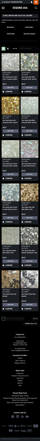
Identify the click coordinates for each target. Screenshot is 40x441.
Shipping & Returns (20, 363)
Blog (20, 385)
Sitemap (16, 439)
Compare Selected (31, 323)
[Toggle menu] (3, 7)
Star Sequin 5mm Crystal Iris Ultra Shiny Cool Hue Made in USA (10, 209)
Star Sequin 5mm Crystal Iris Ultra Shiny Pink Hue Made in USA (29, 166)
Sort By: (15, 48)
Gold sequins (6, 289)
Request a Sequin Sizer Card (20, 376)
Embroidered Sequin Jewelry (20, 396)
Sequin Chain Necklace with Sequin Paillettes (20, 402)
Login (16, 360)
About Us (20, 383)
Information (20, 373)
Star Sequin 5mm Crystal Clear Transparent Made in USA (10, 79)
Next (34, 318)
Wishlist (20, 358)
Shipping (20, 380)
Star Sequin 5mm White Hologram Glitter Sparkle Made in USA (29, 122)
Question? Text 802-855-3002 (13, 2)
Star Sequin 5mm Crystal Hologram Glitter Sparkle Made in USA (10, 166)
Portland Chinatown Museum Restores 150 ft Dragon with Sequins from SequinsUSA (20, 399)
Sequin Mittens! (20, 405)
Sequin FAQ (20, 378)
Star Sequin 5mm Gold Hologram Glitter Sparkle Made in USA (10, 122)
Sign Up (22, 360)
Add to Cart (10, 87)
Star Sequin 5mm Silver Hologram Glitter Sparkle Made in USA (29, 79)
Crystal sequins (7, 72)
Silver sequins (26, 289)
